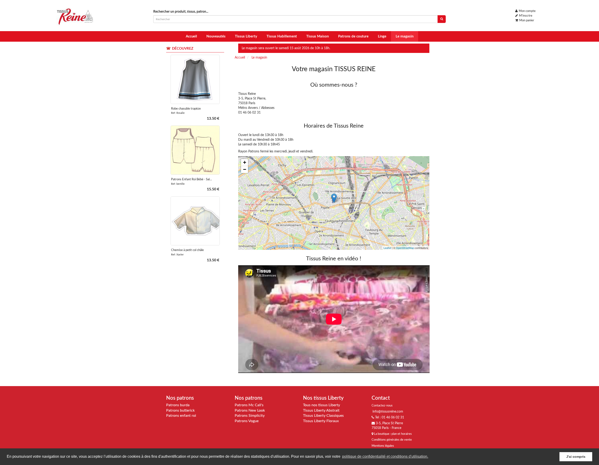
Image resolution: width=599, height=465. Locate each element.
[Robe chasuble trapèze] (195, 79)
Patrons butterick (180, 410)
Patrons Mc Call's (249, 405)
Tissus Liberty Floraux (321, 421)
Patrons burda (178, 405)
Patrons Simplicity (250, 415)
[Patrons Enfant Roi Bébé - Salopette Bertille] (195, 150)
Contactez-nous (382, 405)
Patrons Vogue (247, 421)
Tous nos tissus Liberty (321, 405)
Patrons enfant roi (181, 415)
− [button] (244, 169)
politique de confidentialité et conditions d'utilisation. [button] (385, 456)
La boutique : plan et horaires (392, 433)
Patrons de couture (353, 36)
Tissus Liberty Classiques (323, 415)
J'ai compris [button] (575, 456)
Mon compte (527, 11)
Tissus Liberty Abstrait (321, 410)
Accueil (191, 36)
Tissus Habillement (282, 36)
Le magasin (404, 36)
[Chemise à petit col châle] (195, 221)
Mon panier (526, 20)
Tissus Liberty (246, 36)
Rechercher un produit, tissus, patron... (180, 11)
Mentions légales (383, 445)
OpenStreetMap (405, 248)
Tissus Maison (317, 36)
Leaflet (387, 248)
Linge (382, 36)
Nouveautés (216, 36)
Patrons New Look (250, 410)
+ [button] (244, 162)
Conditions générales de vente (392, 439)
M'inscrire (525, 15)
